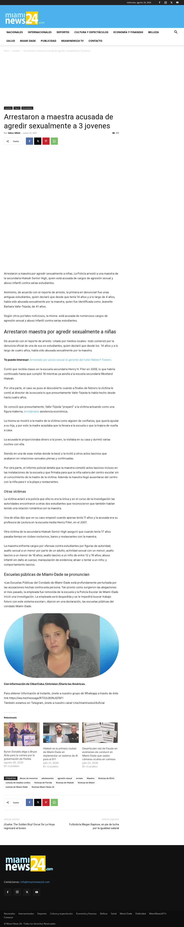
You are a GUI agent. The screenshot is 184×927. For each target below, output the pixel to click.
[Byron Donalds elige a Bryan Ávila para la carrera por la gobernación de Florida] (22, 734)
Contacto (95, 40)
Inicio (6, 50)
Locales (16, 50)
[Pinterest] (46, 141)
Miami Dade (28, 40)
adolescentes (48, 778)
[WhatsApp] (54, 141)
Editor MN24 (14, 133)
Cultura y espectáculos (91, 32)
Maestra (90, 778)
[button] (175, 32)
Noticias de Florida (43, 782)
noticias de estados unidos (18, 782)
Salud (10, 40)
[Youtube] (177, 2)
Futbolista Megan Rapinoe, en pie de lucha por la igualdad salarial (94, 826)
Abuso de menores (29, 778)
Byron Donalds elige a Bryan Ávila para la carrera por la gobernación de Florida (20, 755)
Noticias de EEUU (106, 778)
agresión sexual (65, 778)
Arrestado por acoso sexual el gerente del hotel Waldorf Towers (70, 359)
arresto (79, 778)
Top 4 (17, 108)
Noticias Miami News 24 (43, 787)
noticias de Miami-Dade (17, 787)
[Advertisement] (92, 80)
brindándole (31, 411)
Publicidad (48, 40)
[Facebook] (159, 2)
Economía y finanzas (128, 32)
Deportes (63, 32)
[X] (171, 2)
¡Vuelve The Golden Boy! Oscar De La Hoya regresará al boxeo (29, 826)
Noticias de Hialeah (65, 782)
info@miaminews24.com (35, 882)
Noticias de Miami (86, 782)
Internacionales (40, 32)
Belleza (153, 32)
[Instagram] (165, 2)
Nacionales (14, 32)
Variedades (27, 108)
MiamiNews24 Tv (72, 40)
